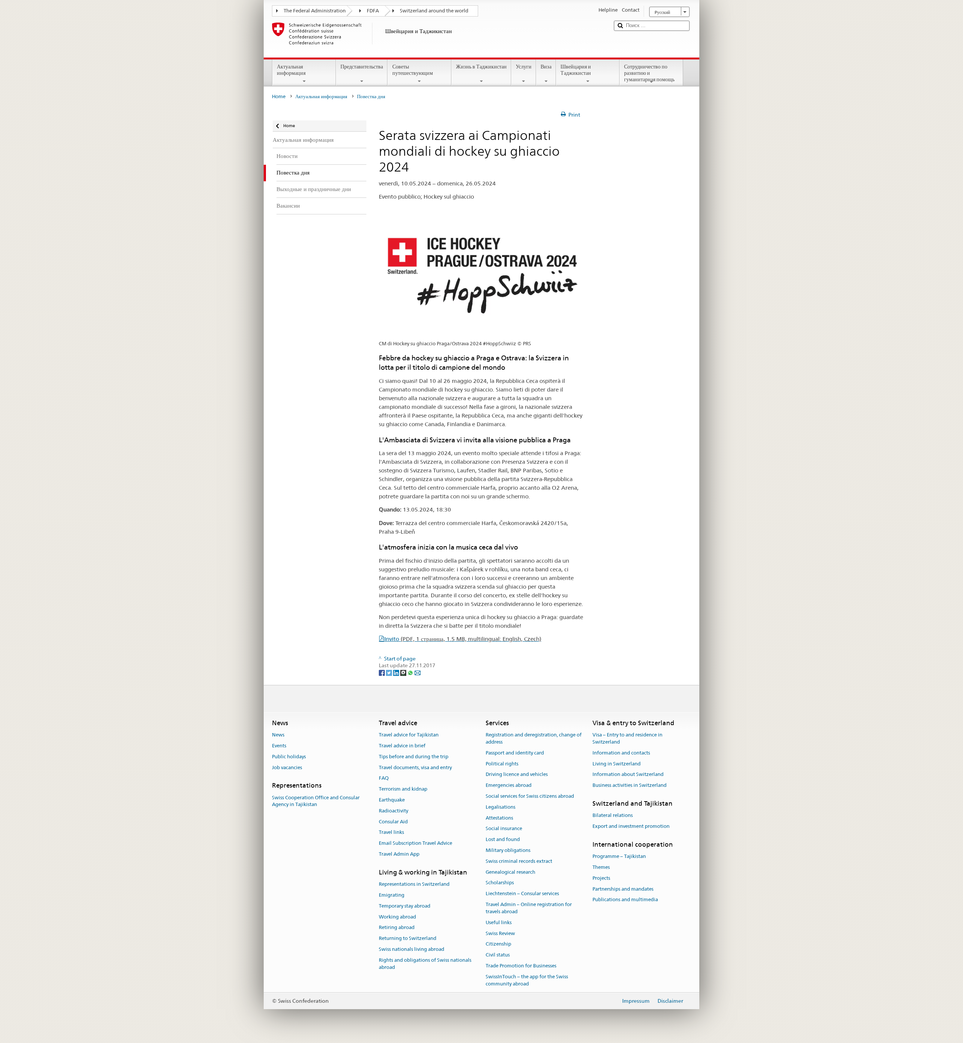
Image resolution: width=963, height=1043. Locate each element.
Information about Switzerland (628, 774)
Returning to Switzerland (407, 938)
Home (279, 96)
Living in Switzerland (616, 764)
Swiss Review (500, 933)
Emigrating (391, 895)
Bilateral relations (612, 815)
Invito (462, 638)
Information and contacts (621, 753)
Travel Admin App (399, 854)
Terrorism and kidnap (403, 789)
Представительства (361, 67)
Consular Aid (393, 821)
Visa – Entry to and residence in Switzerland (627, 738)
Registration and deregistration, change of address (534, 738)
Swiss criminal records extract (519, 861)
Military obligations (508, 850)
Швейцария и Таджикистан (575, 70)
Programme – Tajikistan (619, 856)
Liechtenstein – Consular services (522, 894)
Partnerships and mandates (622, 889)
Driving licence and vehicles (517, 774)
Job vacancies (287, 767)
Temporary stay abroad (404, 906)
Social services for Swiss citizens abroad (530, 796)
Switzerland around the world (434, 11)
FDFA (373, 11)
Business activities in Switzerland (629, 785)
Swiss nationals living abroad (411, 949)
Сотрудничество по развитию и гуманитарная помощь (649, 73)
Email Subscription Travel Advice (415, 843)
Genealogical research (510, 872)
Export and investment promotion (631, 826)
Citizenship (498, 944)
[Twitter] (389, 673)
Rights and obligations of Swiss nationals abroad (425, 963)
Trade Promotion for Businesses (521, 966)
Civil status (498, 955)
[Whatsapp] (411, 673)
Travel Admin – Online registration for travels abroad (529, 908)
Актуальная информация (291, 70)
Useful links (499, 922)
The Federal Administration (315, 11)
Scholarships (500, 883)
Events (279, 745)
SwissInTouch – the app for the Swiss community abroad (527, 980)
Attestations (499, 818)
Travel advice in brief (402, 745)
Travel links (391, 832)
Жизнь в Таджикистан (481, 67)
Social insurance (504, 829)
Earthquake (392, 800)
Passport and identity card (515, 753)
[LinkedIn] (396, 673)
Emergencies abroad (509, 785)
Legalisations (500, 807)
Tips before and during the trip (413, 756)
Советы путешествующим (412, 70)
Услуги (524, 67)
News (278, 735)
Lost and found (503, 839)
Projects (601, 878)
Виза (546, 67)
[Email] (418, 673)
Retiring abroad (397, 928)
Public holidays (289, 756)
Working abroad (397, 917)
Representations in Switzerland (414, 884)
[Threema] (403, 673)
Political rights (502, 764)
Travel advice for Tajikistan (409, 735)
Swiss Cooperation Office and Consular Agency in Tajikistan (316, 801)
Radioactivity (393, 811)
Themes (601, 867)
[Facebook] (382, 673)
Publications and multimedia (625, 900)
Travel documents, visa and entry (415, 767)
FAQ (384, 778)
